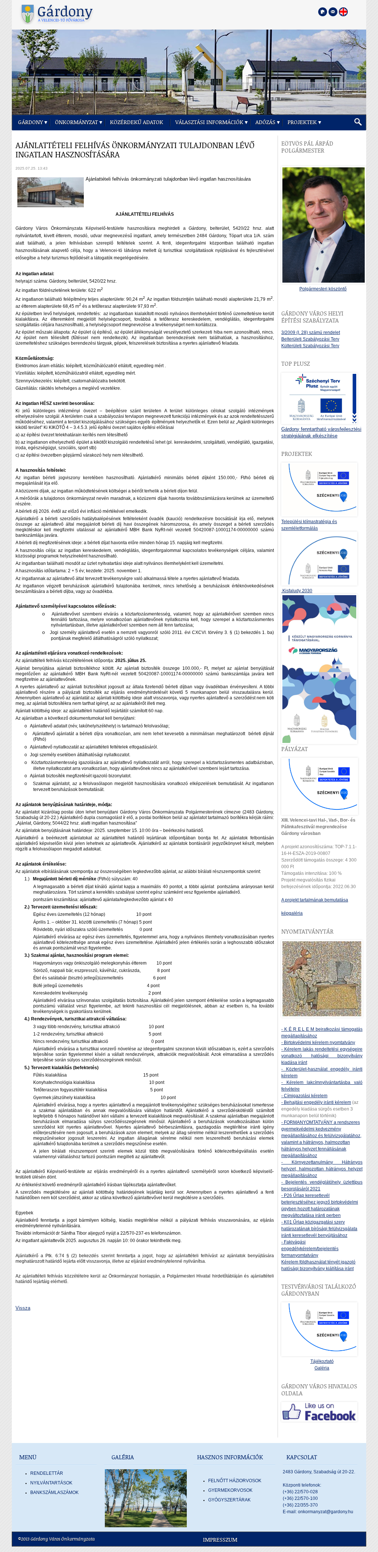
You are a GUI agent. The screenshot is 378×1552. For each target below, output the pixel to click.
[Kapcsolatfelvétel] (333, 11)
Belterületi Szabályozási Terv (310, 339)
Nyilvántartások (51, 1483)
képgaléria (292, 913)
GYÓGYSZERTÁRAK (229, 1499)
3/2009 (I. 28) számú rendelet (310, 332)
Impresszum (220, 1540)
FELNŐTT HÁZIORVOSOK (234, 1480)
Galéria (322, 1368)
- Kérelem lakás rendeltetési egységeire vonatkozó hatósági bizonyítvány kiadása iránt (321, 1056)
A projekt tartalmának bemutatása (314, 900)
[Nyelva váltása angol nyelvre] (343, 11)
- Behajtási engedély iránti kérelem (316, 1102)
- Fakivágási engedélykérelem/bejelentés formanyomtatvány (310, 1248)
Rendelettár (46, 1473)
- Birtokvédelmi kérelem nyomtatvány (318, 1042)
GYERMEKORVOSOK (230, 1490)
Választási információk (209, 122)
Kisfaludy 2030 (296, 590)
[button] (358, 122)
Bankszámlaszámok (54, 1492)
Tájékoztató (322, 1361)
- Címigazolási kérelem (304, 1095)
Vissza (23, 1308)
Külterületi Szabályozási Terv (310, 345)
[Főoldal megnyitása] (322, 11)
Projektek (302, 122)
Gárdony (30, 122)
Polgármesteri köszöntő (323, 288)
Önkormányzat (76, 122)
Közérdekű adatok (136, 122)
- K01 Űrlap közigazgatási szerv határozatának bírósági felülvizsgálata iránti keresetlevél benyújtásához (319, 1229)
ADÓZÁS (265, 122)
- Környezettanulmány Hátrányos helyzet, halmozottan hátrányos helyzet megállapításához (321, 1169)
